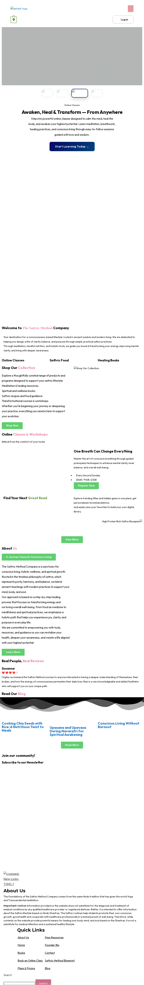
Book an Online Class (30, 960)
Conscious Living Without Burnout (118, 725)
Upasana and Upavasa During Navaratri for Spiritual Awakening (68, 731)
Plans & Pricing (26, 968)
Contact (50, 953)
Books (21, 953)
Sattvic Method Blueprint (60, 960)
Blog (47, 968)
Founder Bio (52, 945)
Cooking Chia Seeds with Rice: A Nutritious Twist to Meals (23, 726)
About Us (23, 937)
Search (8, 975)
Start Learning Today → (72, 146)
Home (21, 945)
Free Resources (54, 937)
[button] (103, 8)
